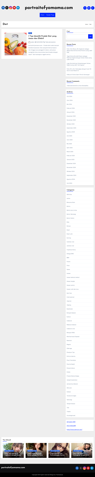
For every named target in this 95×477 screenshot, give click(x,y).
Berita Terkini (70, 218)
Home (42, 15)
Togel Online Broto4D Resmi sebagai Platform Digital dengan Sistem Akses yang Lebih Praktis (79, 57)
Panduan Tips (71, 352)
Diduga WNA (70, 253)
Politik (68, 372)
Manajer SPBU (71, 332)
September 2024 (71, 175)
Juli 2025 (69, 136)
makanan (69, 321)
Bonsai (69, 226)
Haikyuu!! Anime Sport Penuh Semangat (78, 74)
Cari (68, 31)
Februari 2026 (71, 108)
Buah (68, 230)
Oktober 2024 (71, 171)
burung (69, 238)
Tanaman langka (71, 395)
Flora (68, 265)
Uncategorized (71, 415)
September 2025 (71, 128)
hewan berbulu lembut (73, 277)
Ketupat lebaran (71, 313)
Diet (30, 33)
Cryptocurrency (71, 249)
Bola (68, 222)
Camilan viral (70, 242)
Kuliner (69, 317)
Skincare (69, 388)
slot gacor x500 (71, 422)
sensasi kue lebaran (72, 384)
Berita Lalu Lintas (72, 210)
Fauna (68, 261)
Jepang (69, 305)
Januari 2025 (70, 159)
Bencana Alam (71, 202)
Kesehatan (70, 309)
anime (68, 198)
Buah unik (70, 234)
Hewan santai (71, 285)
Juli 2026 (69, 96)
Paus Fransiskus (71, 360)
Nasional (69, 340)
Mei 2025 (69, 143)
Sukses (69, 392)
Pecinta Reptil (71, 364)
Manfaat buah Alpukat (73, 336)
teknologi (69, 399)
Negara (69, 344)
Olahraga (69, 348)
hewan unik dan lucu (73, 289)
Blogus (52, 474)
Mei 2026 (69, 104)
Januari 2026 (70, 112)
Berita (68, 206)
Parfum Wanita (71, 356)
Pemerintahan (71, 368)
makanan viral (71, 328)
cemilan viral (70, 246)
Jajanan (69, 301)
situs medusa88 (71, 425)
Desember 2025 (71, 116)
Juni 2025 (70, 140)
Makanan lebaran (71, 324)
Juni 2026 (70, 100)
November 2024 (71, 167)
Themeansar (59, 474)
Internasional (70, 297)
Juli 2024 (69, 183)
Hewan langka (71, 281)
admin (32, 42)
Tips (68, 407)
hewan (69, 273)
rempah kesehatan (72, 380)
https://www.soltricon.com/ (74, 429)
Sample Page (50, 15)
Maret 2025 (70, 151)
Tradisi (69, 411)
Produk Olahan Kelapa (73, 376)
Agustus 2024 (71, 179)
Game (68, 269)
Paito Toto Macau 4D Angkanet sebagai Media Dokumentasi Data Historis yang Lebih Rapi (79, 50)
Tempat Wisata (71, 403)
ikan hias (69, 293)
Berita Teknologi (71, 214)
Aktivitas (69, 194)
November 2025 (71, 120)
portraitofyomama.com (49, 8)
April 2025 (70, 147)
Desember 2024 (71, 163)
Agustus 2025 (71, 132)
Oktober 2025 (70, 124)
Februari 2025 (71, 155)
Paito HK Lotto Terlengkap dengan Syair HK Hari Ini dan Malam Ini (81, 455)
